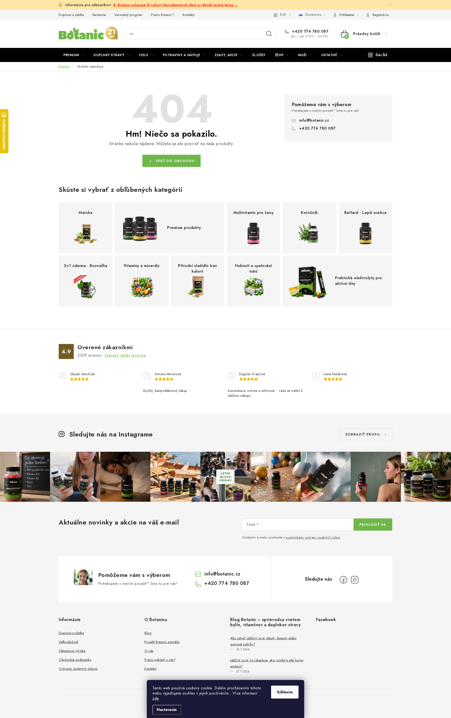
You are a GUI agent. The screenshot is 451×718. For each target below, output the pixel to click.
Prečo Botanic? (162, 14)
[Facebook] (343, 579)
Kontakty (189, 14)
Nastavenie (167, 709)
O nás (148, 651)
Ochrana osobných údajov (78, 668)
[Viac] (378, 55)
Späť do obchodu (175, 160)
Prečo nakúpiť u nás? (160, 659)
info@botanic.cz (314, 120)
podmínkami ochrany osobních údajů (313, 537)
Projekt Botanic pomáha (161, 642)
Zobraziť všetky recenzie (125, 355)
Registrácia (381, 14)
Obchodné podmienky (75, 659)
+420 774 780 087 (309, 31)
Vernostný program (128, 14)
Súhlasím (285, 692)
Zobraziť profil (363, 434)
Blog (147, 633)
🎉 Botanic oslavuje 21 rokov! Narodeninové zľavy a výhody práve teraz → (175, 5)
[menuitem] (74, 55)
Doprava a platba (71, 14)
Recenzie (99, 14)
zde (155, 698)
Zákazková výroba (72, 651)
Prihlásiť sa (372, 524)
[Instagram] (354, 579)
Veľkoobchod (68, 642)
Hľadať (269, 34)
